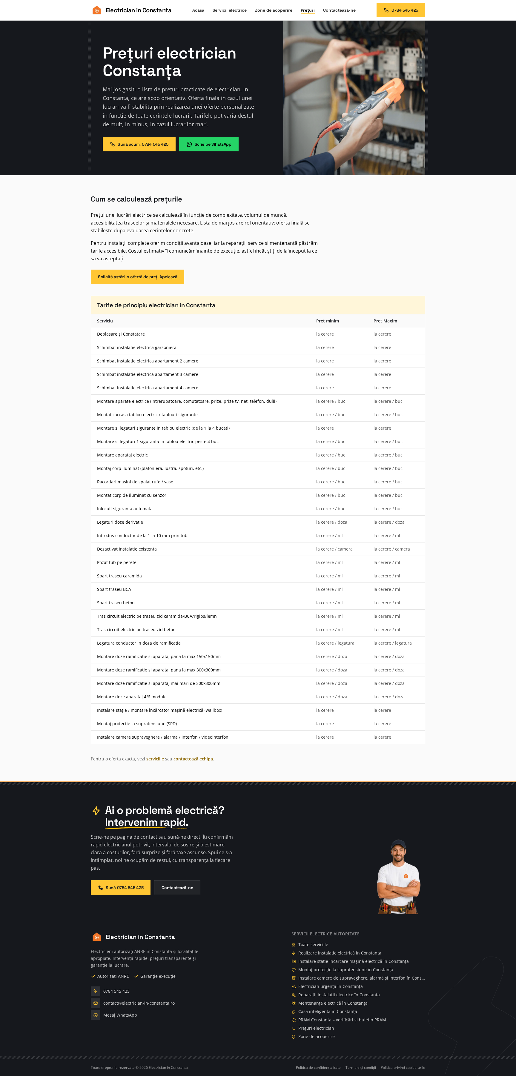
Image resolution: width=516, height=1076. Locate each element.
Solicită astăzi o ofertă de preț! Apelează (137, 276)
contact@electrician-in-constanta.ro (139, 1003)
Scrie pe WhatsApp (213, 144)
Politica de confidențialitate (318, 1067)
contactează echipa (193, 759)
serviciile (155, 759)
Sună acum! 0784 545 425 (143, 144)
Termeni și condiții (360, 1067)
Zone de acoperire (273, 10)
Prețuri (308, 10)
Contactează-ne (339, 10)
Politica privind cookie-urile (403, 1067)
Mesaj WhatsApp (120, 1015)
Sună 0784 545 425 (124, 887)
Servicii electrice (230, 10)
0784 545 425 (404, 10)
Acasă (198, 10)
